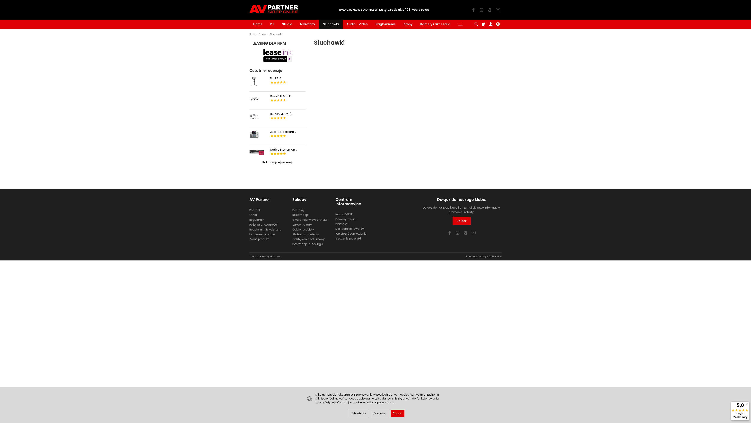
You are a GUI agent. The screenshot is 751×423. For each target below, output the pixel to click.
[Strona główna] (273, 9)
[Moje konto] (490, 24)
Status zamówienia (305, 234)
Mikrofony (307, 24)
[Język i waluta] (498, 24)
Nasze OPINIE (344, 214)
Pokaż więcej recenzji (277, 162)
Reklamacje (300, 215)
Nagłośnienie (386, 24)
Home (257, 24)
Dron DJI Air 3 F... (281, 96)
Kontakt (254, 210)
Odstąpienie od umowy (308, 239)
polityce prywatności (380, 402)
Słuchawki (331, 24)
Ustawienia (358, 413)
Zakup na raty (302, 225)
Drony (407, 24)
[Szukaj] (476, 24)
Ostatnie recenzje (265, 70)
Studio (287, 24)
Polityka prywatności (263, 225)
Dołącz (462, 221)
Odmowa (379, 413)
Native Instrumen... (283, 149)
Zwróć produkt (259, 239)
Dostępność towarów (349, 229)
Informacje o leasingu (307, 244)
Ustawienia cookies (262, 234)
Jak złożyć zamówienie (351, 234)
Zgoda (397, 413)
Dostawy (298, 210)
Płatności (341, 224)
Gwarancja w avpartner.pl (310, 220)
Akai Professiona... (283, 132)
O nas (253, 215)
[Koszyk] (483, 24)
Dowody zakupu (346, 219)
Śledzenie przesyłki (348, 238)
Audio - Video (357, 24)
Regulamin (256, 220)
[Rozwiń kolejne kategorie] (460, 24)
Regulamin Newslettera (265, 229)
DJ (272, 24)
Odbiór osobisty (303, 229)
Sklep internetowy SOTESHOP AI (484, 256)
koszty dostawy (271, 256)
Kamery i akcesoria (435, 24)
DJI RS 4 (275, 78)
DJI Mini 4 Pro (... (281, 114)
